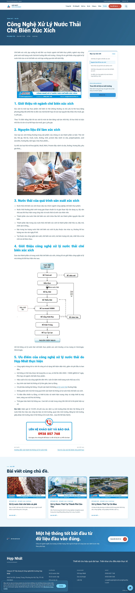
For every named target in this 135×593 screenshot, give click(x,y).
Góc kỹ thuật (81, 577)
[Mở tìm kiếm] (126, 6)
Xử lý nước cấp (54, 577)
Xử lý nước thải (54, 573)
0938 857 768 (125, 1)
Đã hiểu (61, 586)
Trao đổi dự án (114, 6)
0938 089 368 (110, 577)
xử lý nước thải (62, 387)
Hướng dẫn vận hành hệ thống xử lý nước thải (30, 450)
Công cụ (94, 6)
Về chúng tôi (76, 6)
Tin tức (105, 6)
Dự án (88, 6)
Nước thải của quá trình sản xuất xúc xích (101, 65)
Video (99, 6)
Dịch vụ (83, 6)
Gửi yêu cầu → (102, 95)
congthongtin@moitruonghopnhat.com (112, 1)
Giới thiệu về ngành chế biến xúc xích (100, 58)
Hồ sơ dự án (53, 580)
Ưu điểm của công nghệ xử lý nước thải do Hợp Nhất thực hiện (102, 75)
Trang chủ (68, 6)
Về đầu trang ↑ (125, 590)
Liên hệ (79, 580)
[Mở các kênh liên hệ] (130, 588)
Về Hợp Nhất (81, 573)
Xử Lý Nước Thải (11, 36)
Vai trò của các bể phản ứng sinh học (70, 450)
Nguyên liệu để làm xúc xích (98, 62)
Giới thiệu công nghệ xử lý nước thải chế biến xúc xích (102, 70)
